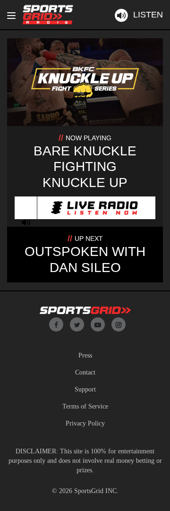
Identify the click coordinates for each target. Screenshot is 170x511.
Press (85, 355)
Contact (85, 372)
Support (85, 389)
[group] (26, 222)
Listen (148, 14)
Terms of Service (85, 406)
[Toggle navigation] (11, 15)
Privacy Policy (85, 423)
